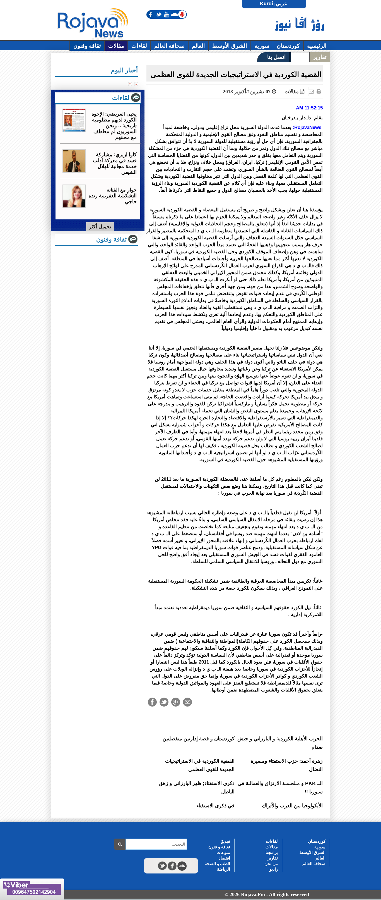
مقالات (291, 91)
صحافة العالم (313, 863)
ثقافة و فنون (219, 846)
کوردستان (316, 841)
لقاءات (272, 841)
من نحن (271, 863)
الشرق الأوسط (312, 852)
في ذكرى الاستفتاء (215, 805)
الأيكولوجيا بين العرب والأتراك (292, 805)
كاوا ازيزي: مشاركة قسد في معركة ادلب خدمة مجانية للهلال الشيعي (115, 163)
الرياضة (223, 869)
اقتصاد (224, 858)
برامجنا (272, 852)
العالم (320, 858)
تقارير (273, 858)
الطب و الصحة (217, 863)
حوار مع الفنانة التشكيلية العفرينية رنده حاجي (113, 195)
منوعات (223, 852)
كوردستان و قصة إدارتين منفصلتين (199, 738)
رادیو (273, 869)
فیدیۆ (225, 841)
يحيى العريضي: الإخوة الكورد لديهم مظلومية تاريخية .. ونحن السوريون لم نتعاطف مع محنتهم (114, 125)
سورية (319, 846)
